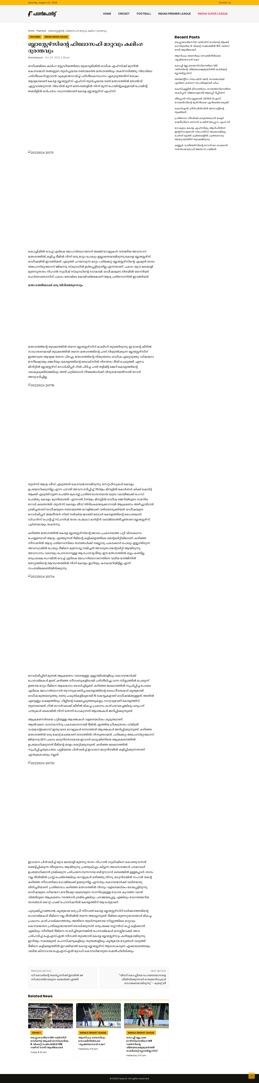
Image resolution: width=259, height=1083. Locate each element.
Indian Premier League (174, 13)
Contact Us (225, 2)
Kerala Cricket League (93, 1033)
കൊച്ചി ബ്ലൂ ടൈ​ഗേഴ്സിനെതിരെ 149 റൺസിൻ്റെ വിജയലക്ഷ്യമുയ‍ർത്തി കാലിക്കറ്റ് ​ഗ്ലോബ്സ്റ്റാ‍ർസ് (142, 1044)
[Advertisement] (91, 122)
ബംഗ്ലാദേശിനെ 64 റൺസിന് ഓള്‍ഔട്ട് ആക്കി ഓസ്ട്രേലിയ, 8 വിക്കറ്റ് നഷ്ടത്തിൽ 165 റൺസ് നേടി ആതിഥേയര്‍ (49, 1042)
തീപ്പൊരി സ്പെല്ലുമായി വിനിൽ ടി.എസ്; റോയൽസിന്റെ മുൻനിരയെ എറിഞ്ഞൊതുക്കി (202, 100)
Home (107, 13)
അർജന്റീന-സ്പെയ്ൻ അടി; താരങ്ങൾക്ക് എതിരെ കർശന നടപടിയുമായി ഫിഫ (199, 81)
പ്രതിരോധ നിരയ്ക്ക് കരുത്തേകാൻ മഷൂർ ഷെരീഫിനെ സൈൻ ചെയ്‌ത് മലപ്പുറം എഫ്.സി (202, 120)
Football (144, 13)
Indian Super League (213, 13)
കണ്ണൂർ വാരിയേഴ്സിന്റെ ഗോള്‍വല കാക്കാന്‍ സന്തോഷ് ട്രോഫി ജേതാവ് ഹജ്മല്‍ (201, 147)
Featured (41, 30)
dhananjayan (35, 57)
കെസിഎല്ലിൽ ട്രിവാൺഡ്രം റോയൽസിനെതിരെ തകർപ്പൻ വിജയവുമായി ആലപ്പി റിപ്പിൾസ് (203, 90)
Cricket (124, 13)
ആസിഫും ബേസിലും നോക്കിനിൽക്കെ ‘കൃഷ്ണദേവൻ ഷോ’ (92, 1041)
